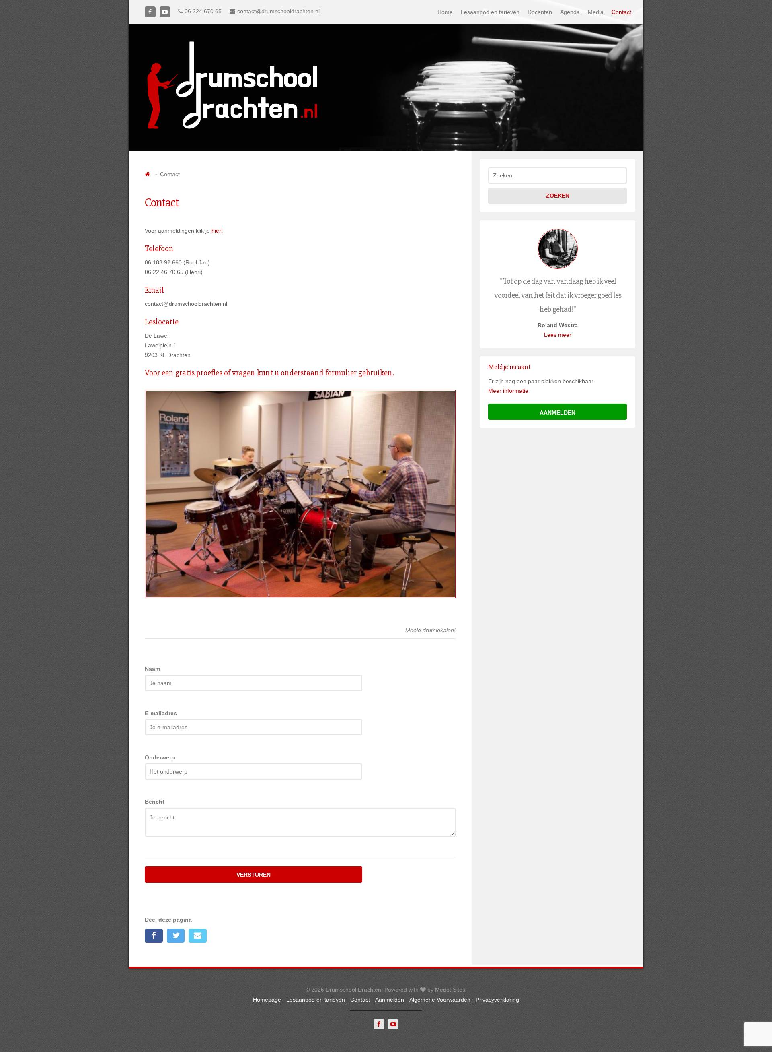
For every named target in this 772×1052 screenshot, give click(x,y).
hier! (217, 230)
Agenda (570, 12)
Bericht (154, 801)
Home (445, 12)
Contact (621, 12)
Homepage (267, 999)
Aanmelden (389, 999)
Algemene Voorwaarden (439, 999)
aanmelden (557, 412)
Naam (152, 669)
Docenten (540, 12)
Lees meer (557, 335)
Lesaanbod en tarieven (490, 12)
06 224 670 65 (203, 11)
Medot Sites (450, 989)
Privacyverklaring (497, 999)
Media (596, 12)
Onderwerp (160, 757)
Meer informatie (508, 391)
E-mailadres (161, 713)
